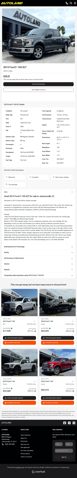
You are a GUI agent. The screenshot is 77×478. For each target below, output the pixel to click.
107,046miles (31, 384)
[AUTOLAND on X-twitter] (68, 423)
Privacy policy (25, 454)
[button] (67, 3)
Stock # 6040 (45, 319)
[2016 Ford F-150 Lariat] (57, 362)
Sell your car (25, 444)
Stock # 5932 (6, 319)
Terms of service (26, 457)
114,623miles (69, 324)
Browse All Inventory (38, 84)
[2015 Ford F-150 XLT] (19, 302)
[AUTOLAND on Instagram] (73, 423)
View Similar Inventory (38, 90)
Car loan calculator (27, 450)
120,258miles (31, 324)
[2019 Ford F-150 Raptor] (19, 362)
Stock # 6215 (45, 379)
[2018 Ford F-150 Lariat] (57, 302)
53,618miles (70, 384)
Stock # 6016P (7, 379)
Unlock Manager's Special (15, 338)
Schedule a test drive (13, 342)
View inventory (25, 435)
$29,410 (45, 390)
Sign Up (64, 457)
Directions (24, 441)
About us (24, 438)
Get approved (25, 447)
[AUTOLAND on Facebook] (64, 423)
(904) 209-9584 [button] (10, 444)
